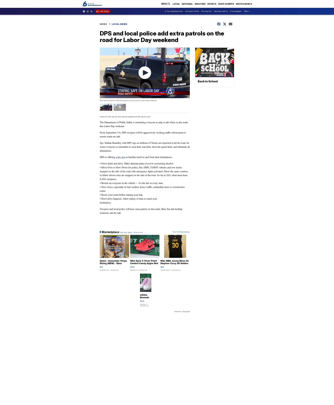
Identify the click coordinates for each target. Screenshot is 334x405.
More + (247, 11)
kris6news (88, 11)
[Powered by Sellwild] (186, 311)
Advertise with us (221, 11)
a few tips (120, 157)
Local (176, 4)
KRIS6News (84, 11)
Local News (119, 24)
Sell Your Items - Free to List (131, 232)
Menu (164, 4)
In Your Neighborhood (174, 11)
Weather (200, 4)
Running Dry (206, 11)
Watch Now (243, 4)
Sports (211, 4)
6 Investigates (235, 11)
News (103, 24)
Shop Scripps (226, 4)
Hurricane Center (192, 11)
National (187, 4)
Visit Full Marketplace (181, 232)
